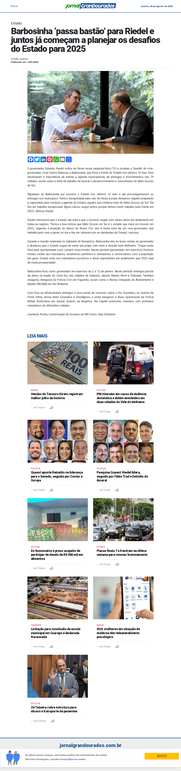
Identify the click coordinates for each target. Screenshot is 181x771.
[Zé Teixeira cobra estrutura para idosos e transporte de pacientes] (57, 676)
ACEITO (162, 756)
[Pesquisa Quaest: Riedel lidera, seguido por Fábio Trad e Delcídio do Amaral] (123, 441)
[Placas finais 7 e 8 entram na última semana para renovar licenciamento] (123, 519)
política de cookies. (76, 759)
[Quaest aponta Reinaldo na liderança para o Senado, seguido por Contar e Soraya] (57, 441)
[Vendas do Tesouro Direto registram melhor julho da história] (57, 363)
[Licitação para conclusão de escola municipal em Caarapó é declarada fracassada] (57, 598)
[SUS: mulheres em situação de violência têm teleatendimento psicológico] (123, 598)
